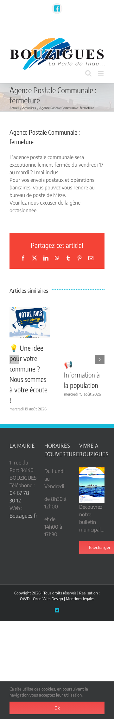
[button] (14, 359)
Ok (57, 708)
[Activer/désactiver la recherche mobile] (88, 73)
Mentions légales (80, 598)
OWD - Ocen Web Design (41, 598)
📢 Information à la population (82, 375)
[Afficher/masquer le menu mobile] (101, 73)
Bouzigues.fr (23, 516)
